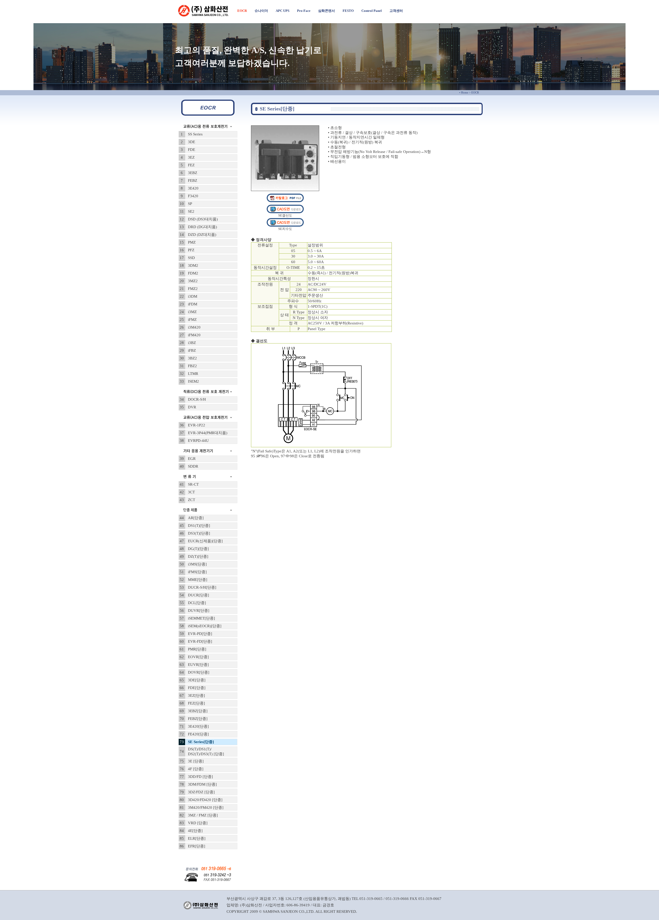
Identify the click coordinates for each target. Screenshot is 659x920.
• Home (463, 92)
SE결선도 (285, 215)
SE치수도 (285, 229)
